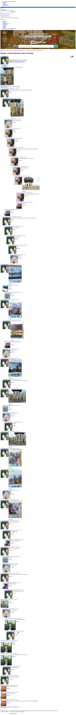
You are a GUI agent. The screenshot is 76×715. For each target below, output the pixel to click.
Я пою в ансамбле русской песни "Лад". (18, 50)
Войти (2, 13)
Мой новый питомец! (16, 86)
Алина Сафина (7, 119)
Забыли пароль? (7, 13)
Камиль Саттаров (4, 599)
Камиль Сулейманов (4, 685)
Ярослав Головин (19, 202)
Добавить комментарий (4, 706)
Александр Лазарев (8, 618)
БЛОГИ (7, 50)
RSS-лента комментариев (14, 706)
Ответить (10, 91)
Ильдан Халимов (8, 128)
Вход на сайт (2, 7)
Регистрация (2, 19)
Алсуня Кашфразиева (4, 65)
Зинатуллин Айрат (8, 292)
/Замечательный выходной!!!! (6, 86)
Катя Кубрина (5, 285)
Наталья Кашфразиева (9, 539)
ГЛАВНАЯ (2, 50)
